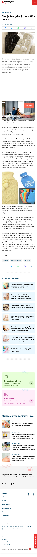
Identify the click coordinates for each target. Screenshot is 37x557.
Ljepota (4, 500)
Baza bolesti (5, 515)
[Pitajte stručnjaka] (35, 541)
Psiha (3, 497)
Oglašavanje (5, 537)
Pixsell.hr (21, 529)
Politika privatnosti (7, 544)
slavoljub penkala (16, 260)
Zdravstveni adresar (8, 512)
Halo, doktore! (6, 508)
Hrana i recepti (6, 504)
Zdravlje (4, 493)
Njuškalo (4, 529)
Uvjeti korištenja (6, 542)
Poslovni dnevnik (14, 526)
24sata (10, 529)
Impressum (5, 539)
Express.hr (29, 529)
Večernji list (5, 526)
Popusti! (15, 529)
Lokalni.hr (28, 526)
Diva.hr (22, 526)
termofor (27, 260)
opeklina (5, 260)
